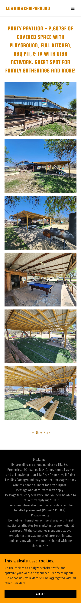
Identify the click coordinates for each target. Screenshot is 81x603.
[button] (72, 8)
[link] (28, 9)
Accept (40, 594)
